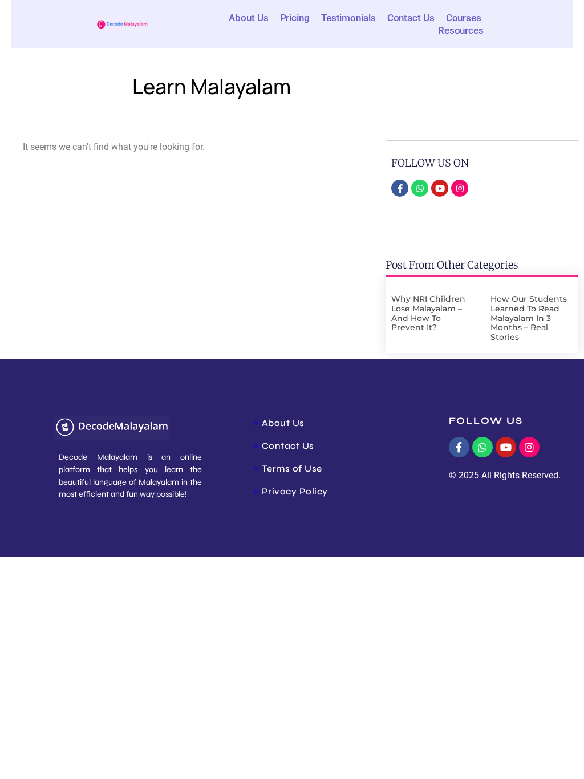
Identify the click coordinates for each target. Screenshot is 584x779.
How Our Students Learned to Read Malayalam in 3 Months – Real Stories (528, 318)
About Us (248, 17)
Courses (463, 17)
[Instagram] (459, 188)
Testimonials (348, 17)
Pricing (295, 17)
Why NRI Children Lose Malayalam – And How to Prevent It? (428, 313)
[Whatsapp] (419, 188)
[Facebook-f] (399, 188)
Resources (461, 30)
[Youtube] (439, 188)
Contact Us (411, 17)
